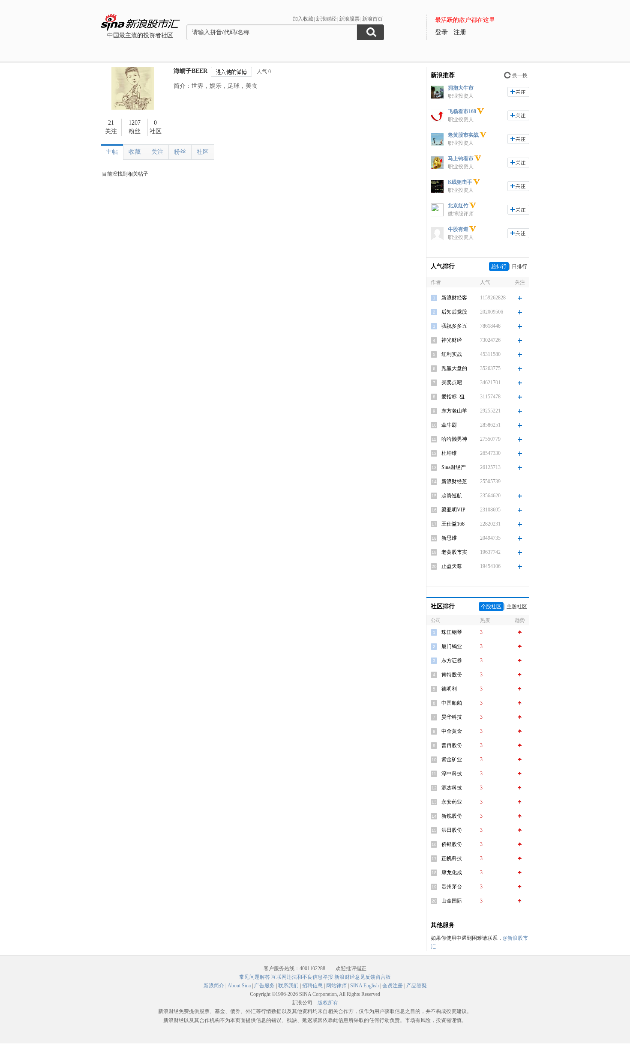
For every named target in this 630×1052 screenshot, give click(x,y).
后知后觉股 (454, 312)
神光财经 (451, 340)
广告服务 (264, 986)
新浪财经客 (454, 298)
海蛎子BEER (190, 71)
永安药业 (451, 802)
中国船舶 (451, 703)
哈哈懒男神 (454, 439)
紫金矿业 (451, 759)
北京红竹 (458, 206)
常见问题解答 (254, 977)
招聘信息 (312, 986)
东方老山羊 (454, 411)
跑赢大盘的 (454, 368)
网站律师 (336, 986)
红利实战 (451, 354)
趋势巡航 (451, 496)
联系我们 (288, 986)
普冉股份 (451, 745)
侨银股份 (451, 844)
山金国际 (451, 901)
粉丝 (180, 152)
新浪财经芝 (454, 481)
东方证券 (451, 660)
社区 (203, 152)
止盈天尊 (451, 566)
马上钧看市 (461, 158)
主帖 (112, 152)
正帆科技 (451, 858)
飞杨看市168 (462, 111)
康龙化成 (451, 873)
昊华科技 (451, 717)
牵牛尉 (449, 425)
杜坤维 (449, 453)
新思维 (449, 538)
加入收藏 (303, 19)
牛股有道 (458, 229)
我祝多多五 (454, 326)
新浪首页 (372, 19)
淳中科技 (451, 774)
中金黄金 (451, 731)
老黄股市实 (454, 552)
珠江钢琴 (451, 632)
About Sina (239, 986)
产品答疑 (416, 986)
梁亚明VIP (453, 510)
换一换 (520, 75)
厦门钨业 (451, 646)
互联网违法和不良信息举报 (302, 977)
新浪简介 (214, 986)
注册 (459, 32)
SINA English (364, 986)
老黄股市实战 (463, 135)
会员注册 (392, 986)
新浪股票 (349, 19)
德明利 (449, 689)
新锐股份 (451, 816)
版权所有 (328, 1003)
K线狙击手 (460, 182)
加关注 (518, 92)
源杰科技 (451, 788)
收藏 (135, 152)
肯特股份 (451, 675)
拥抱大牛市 (461, 88)
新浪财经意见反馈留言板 (362, 977)
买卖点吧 (451, 383)
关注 (157, 152)
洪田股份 (451, 830)
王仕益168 (453, 524)
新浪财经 (326, 19)
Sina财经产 (453, 467)
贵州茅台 (451, 887)
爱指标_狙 (453, 397)
